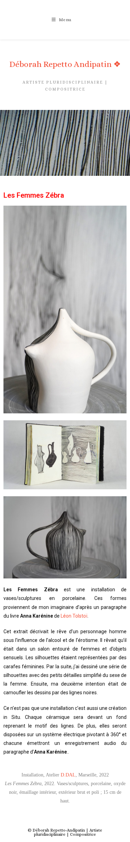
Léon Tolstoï (74, 616)
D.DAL (68, 774)
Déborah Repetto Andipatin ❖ (65, 64)
